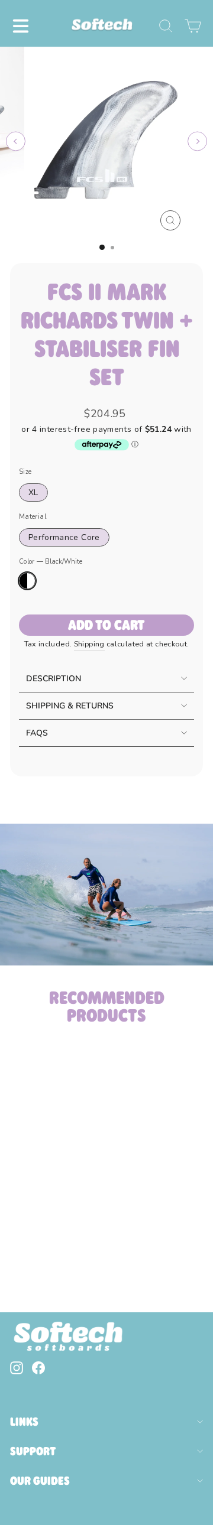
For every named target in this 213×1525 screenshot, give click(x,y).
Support (33, 1451)
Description (53, 678)
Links (24, 1422)
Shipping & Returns (70, 705)
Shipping (89, 644)
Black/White (27, 581)
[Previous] (15, 141)
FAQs (37, 733)
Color (50, 561)
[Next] (197, 141)
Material (32, 516)
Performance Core (64, 537)
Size (25, 471)
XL (33, 492)
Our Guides (40, 1481)
